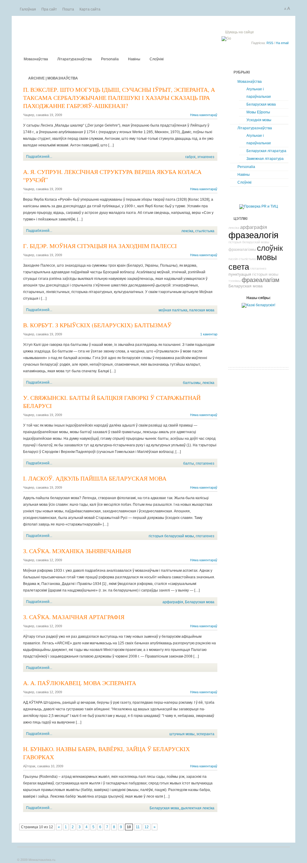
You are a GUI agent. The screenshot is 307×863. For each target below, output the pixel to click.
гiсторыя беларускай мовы (171, 536)
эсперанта (205, 734)
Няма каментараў (203, 115)
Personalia (110, 59)
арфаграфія (172, 602)
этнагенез (205, 157)
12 (147, 827)
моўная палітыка (173, 310)
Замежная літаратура (265, 159)
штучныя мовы (182, 734)
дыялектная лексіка (197, 808)
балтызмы (192, 383)
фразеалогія (253, 235)
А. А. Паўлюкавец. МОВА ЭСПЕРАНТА (79, 683)
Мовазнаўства (92, 35)
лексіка (187, 231)
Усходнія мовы (258, 120)
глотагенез (205, 463)
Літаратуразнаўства (74, 59)
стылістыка (204, 231)
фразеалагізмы (242, 249)
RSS (270, 43)
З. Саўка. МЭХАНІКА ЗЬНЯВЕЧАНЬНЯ (77, 551)
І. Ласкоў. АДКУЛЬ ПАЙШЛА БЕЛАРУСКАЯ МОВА (94, 478)
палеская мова (201, 310)
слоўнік (270, 248)
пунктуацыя (239, 274)
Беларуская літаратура (266, 151)
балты (188, 463)
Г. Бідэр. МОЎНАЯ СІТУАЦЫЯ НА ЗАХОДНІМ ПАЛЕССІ (100, 246)
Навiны (134, 59)
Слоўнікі (157, 59)
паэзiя (233, 259)
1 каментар (208, 334)
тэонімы (234, 281)
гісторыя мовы (265, 274)
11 (138, 827)
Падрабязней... (39, 156)
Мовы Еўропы (258, 112)
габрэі (190, 157)
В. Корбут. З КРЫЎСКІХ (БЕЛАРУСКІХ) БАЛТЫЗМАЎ (97, 325)
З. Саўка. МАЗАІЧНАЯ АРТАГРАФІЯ (73, 617)
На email (282, 43)
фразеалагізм (260, 280)
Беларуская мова (199, 602)
